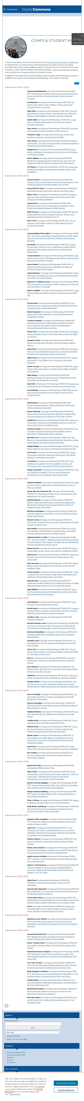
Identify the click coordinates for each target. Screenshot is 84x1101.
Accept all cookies (65, 1083)
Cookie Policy (15, 1094)
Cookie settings (65, 1090)
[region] (42, 1086)
